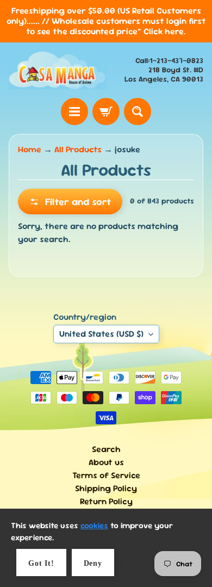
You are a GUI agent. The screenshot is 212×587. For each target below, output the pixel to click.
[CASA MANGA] (57, 70)
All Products (78, 149)
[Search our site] (137, 111)
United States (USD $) (101, 333)
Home (29, 149)
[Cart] (106, 111)
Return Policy (106, 501)
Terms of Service (106, 475)
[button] (70, 201)
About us (106, 462)
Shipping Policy (106, 488)
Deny (93, 563)
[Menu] (74, 111)
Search (106, 449)
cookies (94, 525)
